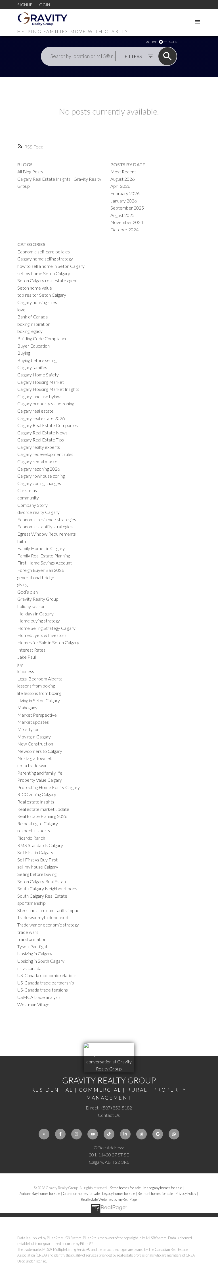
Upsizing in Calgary (34, 953)
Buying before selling (36, 360)
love (21, 309)
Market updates (33, 722)
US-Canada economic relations (47, 975)
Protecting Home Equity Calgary (48, 787)
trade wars (27, 932)
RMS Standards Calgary (40, 845)
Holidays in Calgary (35, 613)
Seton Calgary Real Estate (42, 881)
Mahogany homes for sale (163, 1188)
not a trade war (32, 765)
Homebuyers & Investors (41, 635)
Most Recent (123, 171)
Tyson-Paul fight (32, 946)
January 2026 (123, 200)
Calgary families (32, 367)
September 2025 (127, 207)
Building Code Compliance (42, 338)
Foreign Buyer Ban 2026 (40, 570)
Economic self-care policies (43, 251)
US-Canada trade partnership (45, 982)
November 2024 (126, 222)
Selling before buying (36, 874)
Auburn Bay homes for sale (40, 1193)
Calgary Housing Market (40, 382)
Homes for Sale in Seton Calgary (48, 642)
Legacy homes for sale (119, 1193)
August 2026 (122, 179)
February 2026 (124, 193)
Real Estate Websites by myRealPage (109, 1199)
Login (43, 4)
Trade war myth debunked (42, 917)
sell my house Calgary (37, 866)
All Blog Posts (30, 171)
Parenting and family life (39, 772)
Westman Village (33, 1004)
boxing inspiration (33, 324)
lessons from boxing (36, 685)
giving (22, 584)
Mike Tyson (28, 729)
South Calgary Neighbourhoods (47, 888)
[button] (44, 1134)
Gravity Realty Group (37, 599)
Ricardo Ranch (31, 838)
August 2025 (122, 215)
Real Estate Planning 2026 (42, 816)
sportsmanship (31, 903)
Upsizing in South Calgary (40, 961)
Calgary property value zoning (45, 403)
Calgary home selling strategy (45, 258)
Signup (24, 4)
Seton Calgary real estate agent (47, 280)
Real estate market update (43, 809)
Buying (23, 352)
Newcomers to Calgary (39, 751)
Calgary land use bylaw (38, 396)
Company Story (32, 505)
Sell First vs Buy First (37, 859)
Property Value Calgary (39, 780)
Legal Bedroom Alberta (39, 678)
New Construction (35, 743)
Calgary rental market (38, 461)
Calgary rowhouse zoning (41, 476)
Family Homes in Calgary (41, 548)
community (28, 497)
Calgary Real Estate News (42, 432)
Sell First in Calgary (35, 852)
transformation (31, 939)
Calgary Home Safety (38, 374)
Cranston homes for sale (81, 1193)
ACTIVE (151, 42)
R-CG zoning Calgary (36, 794)
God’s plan (27, 591)
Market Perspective (37, 715)
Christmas (27, 490)
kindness (25, 671)
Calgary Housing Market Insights (48, 389)
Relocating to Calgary (37, 823)
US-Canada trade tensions (42, 989)
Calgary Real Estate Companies (47, 425)
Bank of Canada (32, 316)
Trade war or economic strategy (48, 924)
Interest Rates (31, 649)
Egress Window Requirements (46, 533)
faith (21, 541)
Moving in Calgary (34, 736)
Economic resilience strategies (46, 519)
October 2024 (124, 229)
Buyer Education (33, 345)
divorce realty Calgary (38, 512)
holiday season (31, 606)
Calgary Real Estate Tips (40, 439)
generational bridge (35, 577)
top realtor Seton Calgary (41, 295)
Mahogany (27, 707)
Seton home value (34, 287)
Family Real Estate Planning (43, 555)
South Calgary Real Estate (42, 896)
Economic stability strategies (45, 526)
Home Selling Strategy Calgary (46, 628)
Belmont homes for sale (155, 1193)
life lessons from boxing (39, 693)
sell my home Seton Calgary (43, 273)
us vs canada (29, 968)
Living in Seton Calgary (38, 700)
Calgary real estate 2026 (41, 418)
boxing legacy (30, 331)
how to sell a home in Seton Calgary (51, 266)
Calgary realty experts (38, 447)
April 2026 (120, 186)
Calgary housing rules (37, 302)
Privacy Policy (185, 1193)
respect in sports (33, 830)
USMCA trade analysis (38, 997)
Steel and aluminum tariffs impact (49, 910)
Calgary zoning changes (39, 483)
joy (20, 664)
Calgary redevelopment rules (45, 454)
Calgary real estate (35, 410)
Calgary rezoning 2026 (38, 468)
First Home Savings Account (44, 562)
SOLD (173, 42)
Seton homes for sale (125, 1188)
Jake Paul (26, 657)
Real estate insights (35, 801)
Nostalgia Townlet (34, 758)
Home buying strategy (38, 620)
